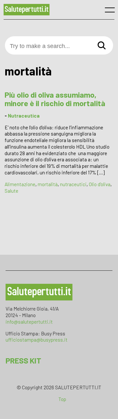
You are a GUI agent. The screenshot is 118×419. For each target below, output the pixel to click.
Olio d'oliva (99, 184)
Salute (11, 191)
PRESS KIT (23, 360)
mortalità (48, 184)
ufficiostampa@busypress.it (37, 340)
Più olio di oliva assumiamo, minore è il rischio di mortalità (55, 99)
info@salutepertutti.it (29, 322)
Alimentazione (20, 184)
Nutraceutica (24, 116)
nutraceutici (73, 184)
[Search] (102, 45)
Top (62, 399)
